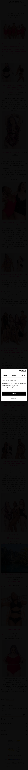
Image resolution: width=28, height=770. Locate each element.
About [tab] (23, 375)
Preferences (13, 398)
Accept (14, 393)
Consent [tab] (5, 375)
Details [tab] (14, 375)
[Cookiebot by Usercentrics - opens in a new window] (19, 371)
